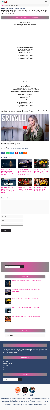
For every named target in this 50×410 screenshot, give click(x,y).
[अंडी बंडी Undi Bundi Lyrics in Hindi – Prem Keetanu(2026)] (41, 163)
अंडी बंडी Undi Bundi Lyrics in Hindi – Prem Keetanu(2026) (41, 171)
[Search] (22, 266)
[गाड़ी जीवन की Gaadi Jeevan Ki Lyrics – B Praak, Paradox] (41, 182)
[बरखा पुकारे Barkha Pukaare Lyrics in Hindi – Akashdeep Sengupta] (8, 163)
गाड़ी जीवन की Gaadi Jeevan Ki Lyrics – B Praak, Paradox (40, 189)
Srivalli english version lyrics (21, 148)
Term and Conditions (7, 363)
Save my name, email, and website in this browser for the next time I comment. (21, 227)
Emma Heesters (6, 148)
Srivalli (12, 148)
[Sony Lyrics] (4, 2)
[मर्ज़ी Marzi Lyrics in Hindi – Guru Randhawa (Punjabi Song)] (8, 182)
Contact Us (5, 365)
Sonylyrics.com (26, 408)
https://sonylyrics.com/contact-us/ (11, 404)
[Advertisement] (25, 37)
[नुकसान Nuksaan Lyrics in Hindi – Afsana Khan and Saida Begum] (25, 182)
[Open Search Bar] (43, 2)
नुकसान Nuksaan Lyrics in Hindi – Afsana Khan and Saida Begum (25, 189)
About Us (5, 367)
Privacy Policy (6, 361)
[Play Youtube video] (25, 127)
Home (3, 5)
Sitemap (4, 369)
